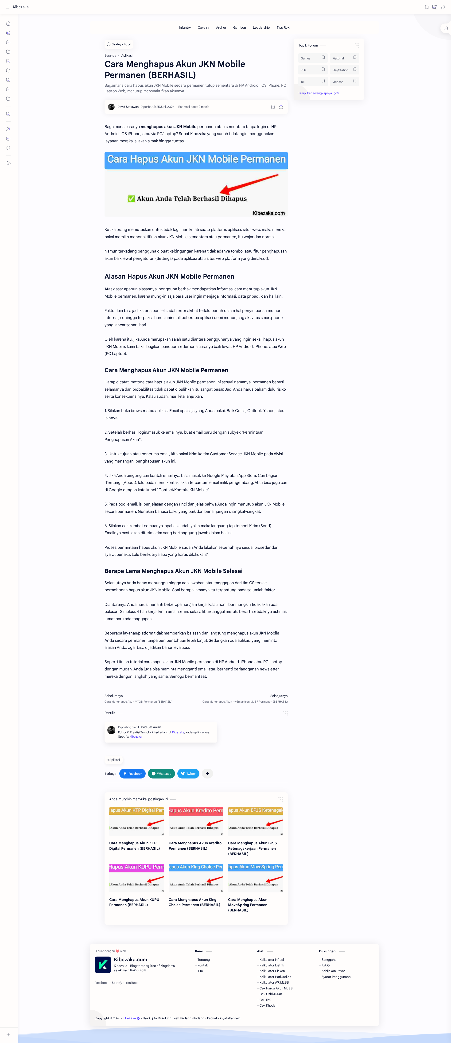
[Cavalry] (203, 27)
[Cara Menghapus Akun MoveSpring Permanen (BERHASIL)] (255, 878)
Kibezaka (21, 7)
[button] (434, 7)
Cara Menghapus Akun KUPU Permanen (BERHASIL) (134, 902)
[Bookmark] (426, 7)
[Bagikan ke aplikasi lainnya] (207, 773)
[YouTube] (131, 983)
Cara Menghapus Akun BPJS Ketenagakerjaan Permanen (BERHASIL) (252, 848)
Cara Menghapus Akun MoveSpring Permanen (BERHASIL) (247, 905)
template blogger (280, 1018)
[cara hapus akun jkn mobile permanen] (196, 184)
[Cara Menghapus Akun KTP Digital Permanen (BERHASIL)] (136, 821)
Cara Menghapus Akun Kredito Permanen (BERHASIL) (195, 846)
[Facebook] (101, 983)
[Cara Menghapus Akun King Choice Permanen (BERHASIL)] (196, 878)
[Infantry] (185, 27)
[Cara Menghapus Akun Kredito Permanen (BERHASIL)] (196, 821)
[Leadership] (261, 27)
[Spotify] (117, 983)
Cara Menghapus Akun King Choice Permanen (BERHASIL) (194, 902)
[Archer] (221, 27)
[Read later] (272, 106)
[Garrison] (239, 27)
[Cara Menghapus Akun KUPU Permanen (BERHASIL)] (136, 878)
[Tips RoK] (283, 27)
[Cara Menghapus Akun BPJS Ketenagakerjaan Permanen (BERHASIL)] (255, 821)
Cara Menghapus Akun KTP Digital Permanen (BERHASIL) (134, 846)
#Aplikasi (113, 760)
